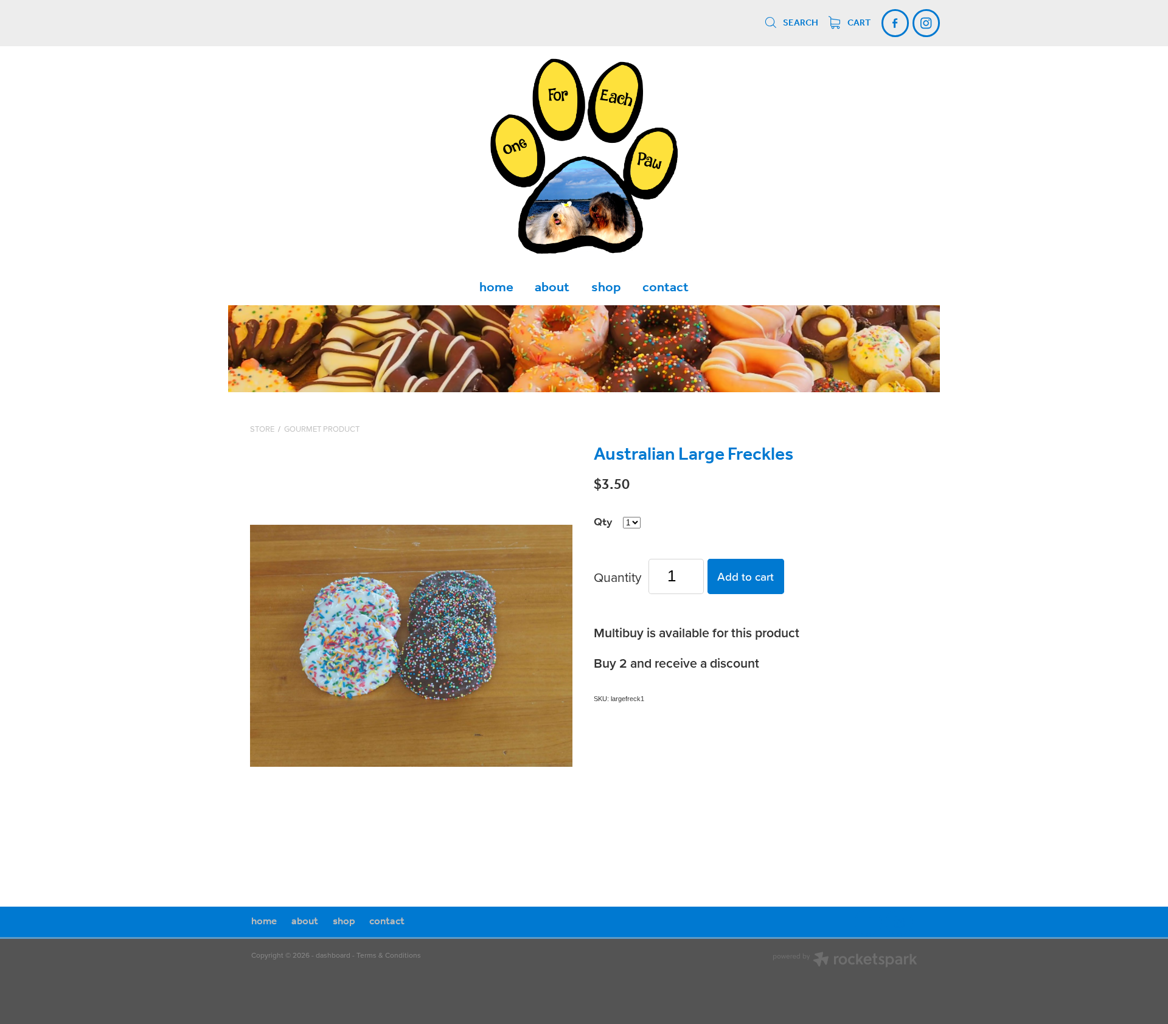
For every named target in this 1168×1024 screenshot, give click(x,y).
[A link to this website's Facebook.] (895, 22)
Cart (858, 23)
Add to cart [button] (745, 576)
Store (262, 428)
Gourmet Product (322, 428)
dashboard (333, 955)
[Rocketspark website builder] (845, 960)
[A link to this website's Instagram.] (926, 22)
